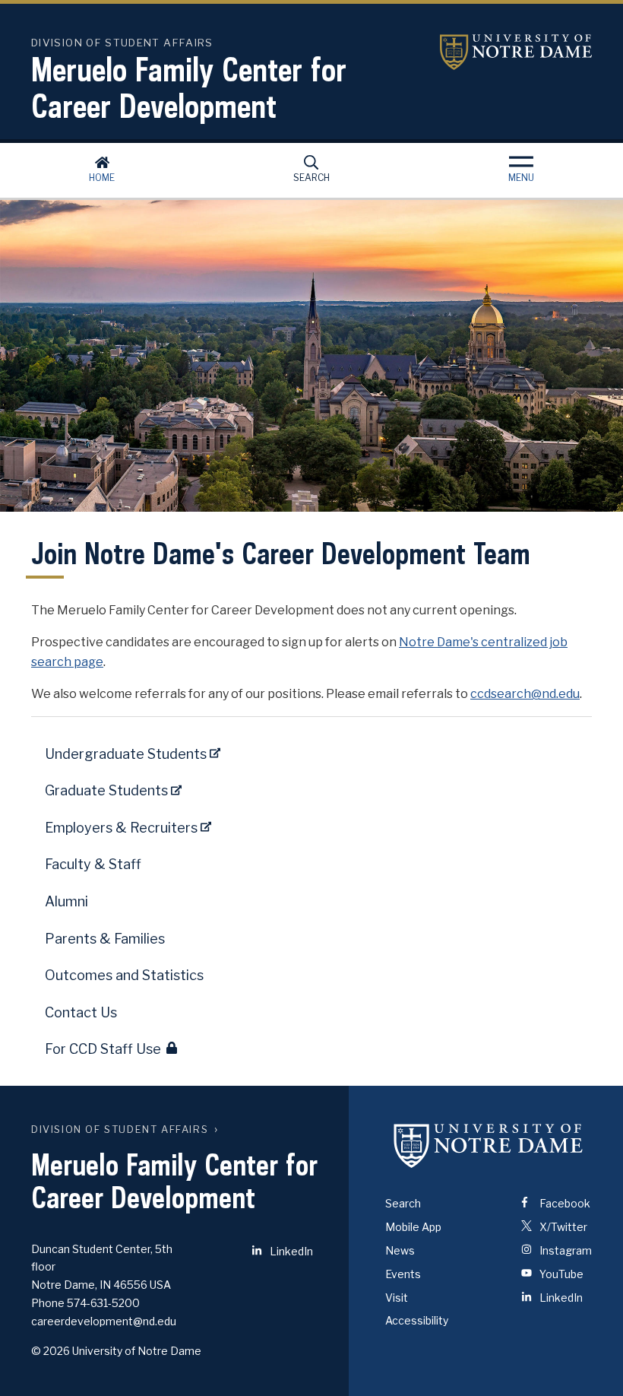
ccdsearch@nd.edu (525, 694)
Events (403, 1274)
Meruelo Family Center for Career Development (188, 87)
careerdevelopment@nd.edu (103, 1321)
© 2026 (50, 1350)
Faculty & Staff (93, 864)
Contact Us (81, 1012)
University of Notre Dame (516, 52)
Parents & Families (105, 939)
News (400, 1250)
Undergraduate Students (127, 754)
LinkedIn (290, 1251)
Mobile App (413, 1226)
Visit (396, 1297)
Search (311, 177)
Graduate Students (108, 790)
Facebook (563, 1203)
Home (102, 177)
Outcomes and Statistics (124, 975)
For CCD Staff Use (103, 1049)
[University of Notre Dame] (488, 1145)
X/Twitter (562, 1226)
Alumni (66, 901)
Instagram (564, 1250)
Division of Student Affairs (119, 1129)
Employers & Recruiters (123, 828)
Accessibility (416, 1320)
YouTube (560, 1274)
